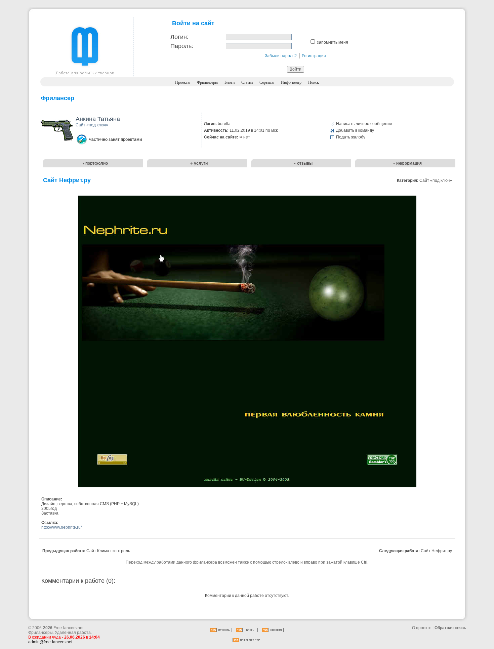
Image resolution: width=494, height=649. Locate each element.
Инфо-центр (291, 82)
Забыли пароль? (281, 55)
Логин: (179, 37)
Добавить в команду (355, 130)
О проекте (421, 627)
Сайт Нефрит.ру (436, 551)
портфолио (96, 163)
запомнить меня (332, 42)
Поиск (313, 82)
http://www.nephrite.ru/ (61, 527)
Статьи (247, 82)
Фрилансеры (207, 82)
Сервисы (266, 82)
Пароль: (181, 46)
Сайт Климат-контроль (108, 551)
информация (409, 163)
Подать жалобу (350, 137)
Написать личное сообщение (364, 123)
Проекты (182, 82)
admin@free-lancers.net (50, 642)
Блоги (229, 82)
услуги (201, 163)
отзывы (305, 163)
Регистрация (314, 55)
